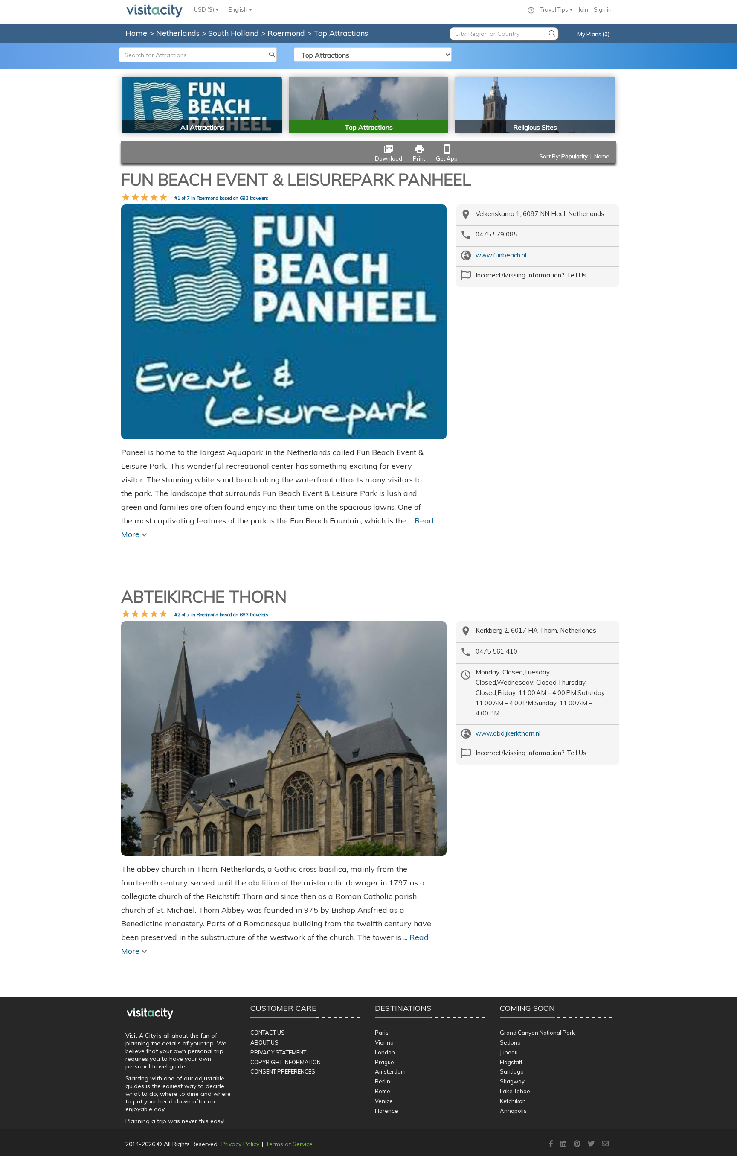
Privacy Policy (240, 1144)
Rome (382, 1091)
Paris (382, 1032)
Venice (384, 1101)
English (239, 9)
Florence (386, 1110)
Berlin (382, 1081)
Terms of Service (289, 1144)
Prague (384, 1062)
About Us (264, 1042)
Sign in (603, 9)
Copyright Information (285, 1062)
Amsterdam (390, 1071)
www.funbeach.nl (501, 255)
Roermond (287, 33)
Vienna (384, 1042)
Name (601, 156)
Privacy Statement (278, 1052)
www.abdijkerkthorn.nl (508, 733)
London (385, 1052)
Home (136, 33)
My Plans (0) (593, 34)
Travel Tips (554, 9)
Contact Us (267, 1032)
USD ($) (204, 9)
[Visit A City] (149, 1013)
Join (583, 9)
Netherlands (179, 33)
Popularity (574, 156)
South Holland (234, 33)
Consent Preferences (282, 1071)
